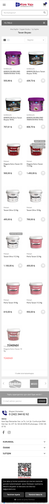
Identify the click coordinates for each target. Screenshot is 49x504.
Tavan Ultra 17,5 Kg (11, 257)
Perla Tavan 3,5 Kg (34, 257)
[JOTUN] (34, 384)
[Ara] (44, 12)
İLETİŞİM (7, 453)
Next (45, 383)
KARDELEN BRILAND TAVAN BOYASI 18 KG (35, 119)
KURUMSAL (8, 441)
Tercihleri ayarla (13, 494)
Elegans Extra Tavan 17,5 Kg (35, 165)
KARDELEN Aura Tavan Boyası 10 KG (36, 73)
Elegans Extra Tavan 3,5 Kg (13, 165)
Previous (3, 383)
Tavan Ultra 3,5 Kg (11, 210)
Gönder (42, 401)
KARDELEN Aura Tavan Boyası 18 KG (13, 119)
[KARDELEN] (15, 384)
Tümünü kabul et (35, 494)
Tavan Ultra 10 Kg (34, 210)
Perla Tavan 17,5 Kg (34, 303)
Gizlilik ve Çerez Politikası (25, 499)
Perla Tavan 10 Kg (11, 303)
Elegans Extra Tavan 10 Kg (13, 350)
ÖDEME (6, 447)
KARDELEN (7, 69)
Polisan (6, 161)
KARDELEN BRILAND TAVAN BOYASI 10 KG (12, 73)
